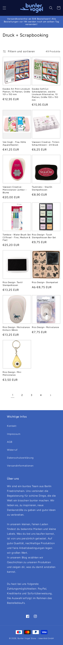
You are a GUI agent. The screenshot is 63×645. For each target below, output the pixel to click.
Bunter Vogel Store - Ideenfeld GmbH (36, 638)
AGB (9, 441)
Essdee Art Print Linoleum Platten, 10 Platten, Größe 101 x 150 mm (16, 92)
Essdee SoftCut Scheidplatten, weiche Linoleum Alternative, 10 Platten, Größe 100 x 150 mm (45, 94)
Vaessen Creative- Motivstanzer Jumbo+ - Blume (15, 190)
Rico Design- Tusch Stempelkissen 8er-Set (44, 236)
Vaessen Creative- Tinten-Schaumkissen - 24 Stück (46, 143)
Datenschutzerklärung (20, 457)
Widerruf (12, 449)
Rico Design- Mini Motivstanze (12, 373)
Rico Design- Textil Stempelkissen (13, 283)
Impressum (13, 434)
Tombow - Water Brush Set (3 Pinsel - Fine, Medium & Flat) (17, 237)
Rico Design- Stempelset (45, 282)
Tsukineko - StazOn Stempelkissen (42, 188)
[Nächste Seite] (50, 395)
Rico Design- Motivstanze (45, 327)
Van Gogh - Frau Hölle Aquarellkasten (14, 143)
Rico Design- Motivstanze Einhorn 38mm (16, 328)
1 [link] (12, 395)
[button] (4, 8)
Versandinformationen (20, 465)
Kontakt (11, 425)
